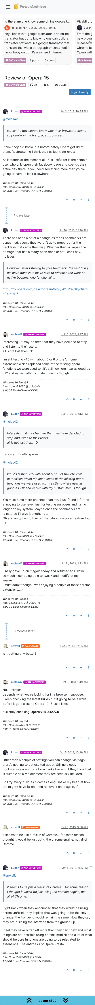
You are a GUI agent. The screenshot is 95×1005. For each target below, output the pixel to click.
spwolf (15, 646)
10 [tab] (67, 64)
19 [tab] (64, 70)
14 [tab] (31, 70)
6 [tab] (41, 64)
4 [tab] (27, 64)
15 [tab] (37, 70)
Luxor (87, 27)
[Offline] (7, 111)
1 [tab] (8, 64)
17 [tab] (51, 70)
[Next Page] (89, 42)
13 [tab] (87, 64)
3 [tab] (21, 64)
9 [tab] (61, 64)
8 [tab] (54, 64)
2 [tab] (14, 64)
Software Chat (16, 84)
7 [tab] (47, 64)
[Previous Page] (6, 42)
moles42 (17, 334)
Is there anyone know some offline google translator (42, 21)
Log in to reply (80, 92)
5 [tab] (34, 64)
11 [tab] (74, 64)
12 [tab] (80, 64)
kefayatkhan (19, 27)
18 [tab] (57, 70)
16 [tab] (44, 70)
